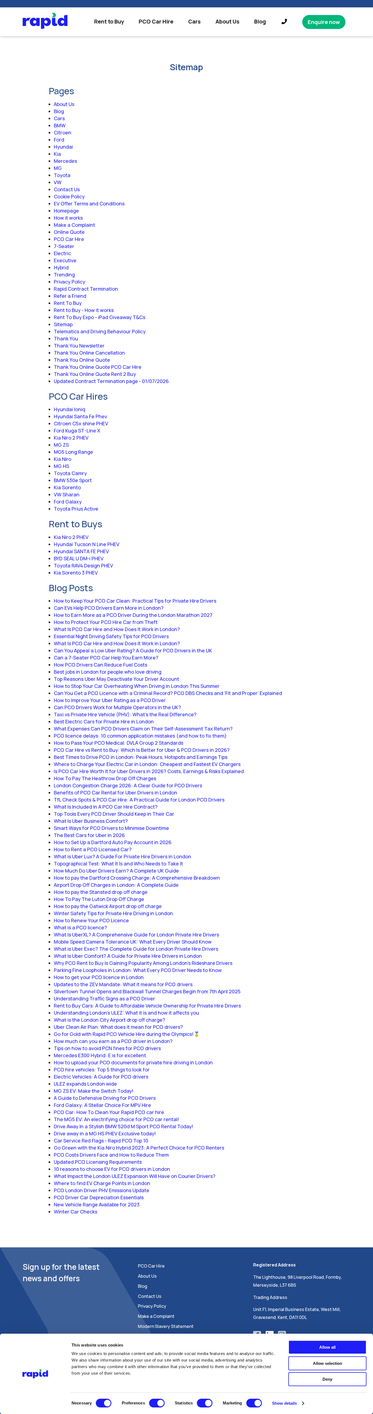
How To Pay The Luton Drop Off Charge (99, 899)
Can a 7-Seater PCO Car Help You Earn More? (106, 657)
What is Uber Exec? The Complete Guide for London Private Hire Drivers (136, 948)
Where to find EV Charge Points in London (102, 1183)
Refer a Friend (70, 296)
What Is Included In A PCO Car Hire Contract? (106, 806)
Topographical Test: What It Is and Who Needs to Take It (118, 863)
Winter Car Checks (75, 1211)
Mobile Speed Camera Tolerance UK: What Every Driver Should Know (133, 941)
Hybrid (61, 267)
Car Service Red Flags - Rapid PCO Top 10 (101, 1140)
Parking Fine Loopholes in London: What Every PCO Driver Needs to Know (138, 970)
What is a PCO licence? (80, 927)
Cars (194, 21)
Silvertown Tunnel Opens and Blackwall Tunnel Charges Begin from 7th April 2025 (147, 991)
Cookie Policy (69, 196)
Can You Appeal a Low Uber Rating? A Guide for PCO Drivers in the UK (133, 650)
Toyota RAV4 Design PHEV (83, 565)
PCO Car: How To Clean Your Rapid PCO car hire (109, 1112)
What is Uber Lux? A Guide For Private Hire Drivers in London (122, 856)
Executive (65, 260)
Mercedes (65, 161)
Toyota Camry (70, 473)
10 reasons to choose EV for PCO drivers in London (112, 1169)
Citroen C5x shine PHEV (81, 423)
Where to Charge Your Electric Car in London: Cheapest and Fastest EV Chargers (147, 764)
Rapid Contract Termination (86, 288)
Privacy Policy (69, 281)
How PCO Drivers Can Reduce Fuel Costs (100, 664)
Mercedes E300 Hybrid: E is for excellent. (100, 1055)
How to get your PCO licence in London (99, 977)
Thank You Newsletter (79, 345)
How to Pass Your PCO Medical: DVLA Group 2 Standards (118, 743)
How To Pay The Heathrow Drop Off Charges (105, 778)
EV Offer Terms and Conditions (89, 203)
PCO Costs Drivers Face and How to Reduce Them (111, 1154)
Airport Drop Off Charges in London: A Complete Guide (116, 885)
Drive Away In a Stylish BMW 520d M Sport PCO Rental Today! (123, 1126)
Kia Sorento (67, 487)
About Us (227, 21)
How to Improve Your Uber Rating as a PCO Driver (110, 700)
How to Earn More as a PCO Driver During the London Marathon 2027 (133, 615)
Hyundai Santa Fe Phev (80, 416)
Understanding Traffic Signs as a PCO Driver (104, 998)
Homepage (66, 210)
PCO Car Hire (156, 21)
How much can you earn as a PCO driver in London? (113, 1041)
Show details (284, 1403)
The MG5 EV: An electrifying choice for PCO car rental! (116, 1119)
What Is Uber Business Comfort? (91, 821)
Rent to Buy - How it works (84, 310)
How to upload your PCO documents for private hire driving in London (133, 1062)
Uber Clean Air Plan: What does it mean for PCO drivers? (118, 1027)
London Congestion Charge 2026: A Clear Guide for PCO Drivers (128, 785)
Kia (57, 154)
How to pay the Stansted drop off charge (100, 892)
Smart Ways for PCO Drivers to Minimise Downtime (111, 828)
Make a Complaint (74, 225)
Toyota (62, 175)
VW (57, 182)
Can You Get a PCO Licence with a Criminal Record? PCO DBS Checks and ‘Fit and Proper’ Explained (168, 693)
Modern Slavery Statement (166, 1326)
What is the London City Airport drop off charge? (109, 1020)
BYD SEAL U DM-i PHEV (78, 558)
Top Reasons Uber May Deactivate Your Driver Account (116, 679)
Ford (59, 139)
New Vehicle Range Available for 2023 (97, 1204)
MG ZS (61, 444)
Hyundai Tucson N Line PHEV (86, 544)
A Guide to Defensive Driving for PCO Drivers (105, 1098)
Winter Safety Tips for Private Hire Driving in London (113, 913)
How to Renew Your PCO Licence (91, 920)
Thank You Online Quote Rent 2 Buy (95, 374)
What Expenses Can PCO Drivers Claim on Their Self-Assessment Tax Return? (143, 728)
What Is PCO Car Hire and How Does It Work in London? (117, 629)
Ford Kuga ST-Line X (77, 430)
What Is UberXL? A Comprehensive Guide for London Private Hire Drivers (136, 934)
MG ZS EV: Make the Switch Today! (94, 1091)
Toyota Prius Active (76, 508)
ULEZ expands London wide (85, 1083)
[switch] (157, 1403)
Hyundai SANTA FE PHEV (81, 551)
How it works (68, 217)
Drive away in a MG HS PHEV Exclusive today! (105, 1133)
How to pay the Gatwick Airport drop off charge (108, 906)
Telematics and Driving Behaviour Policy (100, 331)
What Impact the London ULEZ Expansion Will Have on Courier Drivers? (134, 1176)
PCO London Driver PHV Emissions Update (101, 1190)
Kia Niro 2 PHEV (71, 437)
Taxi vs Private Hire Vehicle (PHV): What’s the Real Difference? (125, 714)
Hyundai (63, 146)
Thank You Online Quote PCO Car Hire (97, 367)
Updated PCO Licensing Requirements (98, 1162)
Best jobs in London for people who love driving (107, 671)
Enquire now (324, 22)
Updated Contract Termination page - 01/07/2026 (111, 381)
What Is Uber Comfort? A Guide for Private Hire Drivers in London (128, 956)
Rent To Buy (68, 303)
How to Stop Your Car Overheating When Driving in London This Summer (137, 686)
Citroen (62, 132)
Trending (64, 274)
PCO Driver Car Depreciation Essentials (99, 1197)
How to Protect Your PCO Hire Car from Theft (106, 622)
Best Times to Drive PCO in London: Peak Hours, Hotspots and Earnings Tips (140, 757)
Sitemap (63, 324)
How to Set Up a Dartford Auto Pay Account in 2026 (112, 842)
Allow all (327, 1347)
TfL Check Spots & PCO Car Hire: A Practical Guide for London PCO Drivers (139, 799)
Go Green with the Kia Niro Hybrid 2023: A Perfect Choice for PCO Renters (139, 1147)
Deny (327, 1379)
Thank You (66, 338)
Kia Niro (62, 459)
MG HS (61, 466)
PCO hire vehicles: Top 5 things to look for (102, 1069)
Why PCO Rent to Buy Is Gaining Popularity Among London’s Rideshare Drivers (143, 963)
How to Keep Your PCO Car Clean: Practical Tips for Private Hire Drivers (135, 600)
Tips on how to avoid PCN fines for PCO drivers (107, 1048)
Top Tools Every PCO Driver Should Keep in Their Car (114, 814)
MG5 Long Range (73, 452)
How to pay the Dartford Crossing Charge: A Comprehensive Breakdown (137, 877)
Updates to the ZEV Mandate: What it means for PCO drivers (123, 984)
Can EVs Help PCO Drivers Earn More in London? (109, 608)
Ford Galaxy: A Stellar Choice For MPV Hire (102, 1105)
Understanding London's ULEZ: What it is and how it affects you (126, 1012)
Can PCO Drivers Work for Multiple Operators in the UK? (117, 707)
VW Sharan (66, 494)
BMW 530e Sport (73, 480)
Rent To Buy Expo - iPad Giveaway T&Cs (99, 317)
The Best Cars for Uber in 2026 (89, 835)
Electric (62, 253)
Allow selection (327, 1363)
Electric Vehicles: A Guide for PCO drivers (101, 1076)
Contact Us (67, 189)
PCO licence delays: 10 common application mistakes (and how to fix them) (140, 735)
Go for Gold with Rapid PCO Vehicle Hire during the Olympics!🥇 (127, 1034)
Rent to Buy (109, 21)
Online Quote (69, 232)
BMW (60, 125)
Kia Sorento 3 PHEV (76, 572)
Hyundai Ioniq (69, 409)
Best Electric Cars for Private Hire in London (104, 721)
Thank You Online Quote (82, 360)
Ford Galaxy (68, 501)
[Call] (284, 22)
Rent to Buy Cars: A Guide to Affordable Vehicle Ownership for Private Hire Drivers (147, 1005)
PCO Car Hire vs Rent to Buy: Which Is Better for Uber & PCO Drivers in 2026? (142, 750)
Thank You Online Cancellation (89, 352)
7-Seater (64, 246)
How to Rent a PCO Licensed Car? (93, 849)
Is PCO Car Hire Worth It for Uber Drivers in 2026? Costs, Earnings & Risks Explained (149, 771)
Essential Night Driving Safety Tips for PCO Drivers (111, 636)
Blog (260, 21)
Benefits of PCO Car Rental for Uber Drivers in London (115, 792)
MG (58, 168)
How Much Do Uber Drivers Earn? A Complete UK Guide (116, 870)
